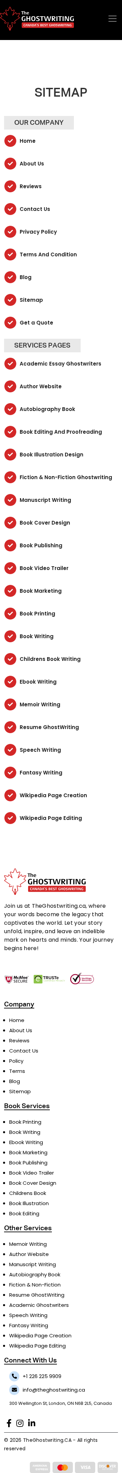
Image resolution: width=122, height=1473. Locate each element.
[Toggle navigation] (112, 18)
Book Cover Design (44, 522)
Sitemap (30, 299)
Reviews (30, 186)
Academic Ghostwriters (39, 1305)
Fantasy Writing (40, 772)
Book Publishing (40, 545)
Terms (17, 1071)
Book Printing (36, 613)
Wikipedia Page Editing (50, 818)
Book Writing (36, 636)
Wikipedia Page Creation (52, 795)
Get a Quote (35, 322)
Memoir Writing (39, 704)
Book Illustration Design (50, 454)
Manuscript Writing (44, 500)
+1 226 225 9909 (42, 1376)
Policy (16, 1060)
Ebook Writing (37, 681)
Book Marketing (40, 590)
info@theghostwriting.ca (54, 1389)
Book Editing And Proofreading (60, 431)
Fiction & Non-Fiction (35, 1284)
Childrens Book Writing (49, 659)
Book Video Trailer (43, 568)
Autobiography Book (46, 409)
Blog (25, 277)
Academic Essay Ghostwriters (59, 363)
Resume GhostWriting (48, 727)
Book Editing (24, 1213)
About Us (31, 163)
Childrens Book (27, 1193)
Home (27, 140)
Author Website (40, 386)
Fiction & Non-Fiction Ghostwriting (65, 477)
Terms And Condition (47, 254)
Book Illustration (29, 1203)
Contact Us (34, 209)
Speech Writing (39, 749)
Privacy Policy (37, 231)
